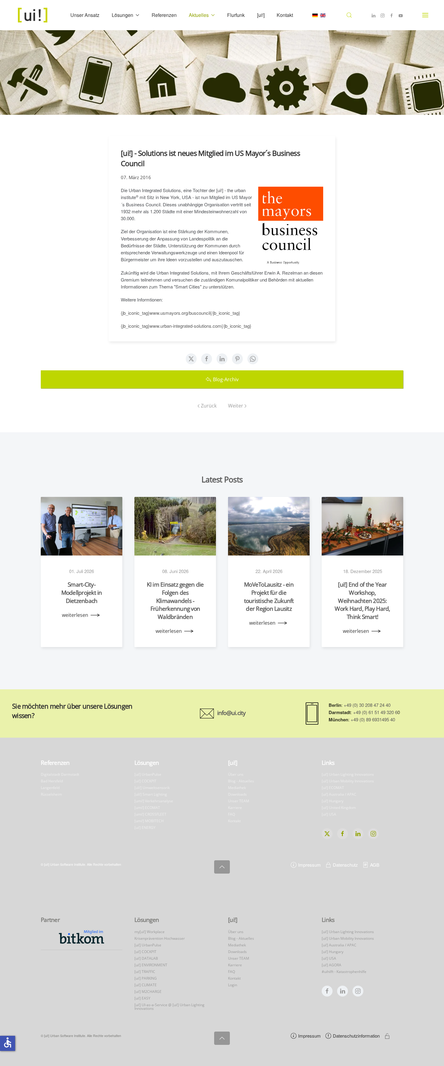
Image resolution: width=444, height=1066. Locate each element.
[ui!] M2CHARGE (148, 991)
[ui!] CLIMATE (145, 984)
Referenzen (164, 14)
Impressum (309, 864)
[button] (349, 15)
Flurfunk (236, 14)
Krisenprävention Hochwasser (159, 938)
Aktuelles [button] (199, 14)
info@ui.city (231, 713)
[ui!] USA (329, 814)
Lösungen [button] (122, 14)
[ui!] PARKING (145, 978)
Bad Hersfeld (52, 781)
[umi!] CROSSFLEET (150, 814)
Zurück (209, 405)
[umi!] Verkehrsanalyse (153, 801)
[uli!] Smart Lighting (150, 794)
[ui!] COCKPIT (145, 781)
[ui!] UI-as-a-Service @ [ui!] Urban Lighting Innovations (169, 1006)
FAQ (231, 814)
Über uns (235, 774)
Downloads (237, 794)
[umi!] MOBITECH (149, 820)
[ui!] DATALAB (146, 958)
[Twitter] (191, 358)
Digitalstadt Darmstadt (60, 774)
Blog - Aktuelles (241, 781)
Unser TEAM (238, 801)
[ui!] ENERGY (145, 827)
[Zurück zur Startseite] (33, 15)
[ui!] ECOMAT (333, 787)
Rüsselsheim (51, 794)
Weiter (235, 405)
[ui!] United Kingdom (339, 807)
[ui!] (261, 14)
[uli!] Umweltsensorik (152, 787)
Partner (50, 920)
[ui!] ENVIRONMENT (150, 965)
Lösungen (146, 763)
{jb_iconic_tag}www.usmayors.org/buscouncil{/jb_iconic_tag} (180, 313)
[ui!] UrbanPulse (147, 774)
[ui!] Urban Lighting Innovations (348, 774)
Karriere (235, 807)
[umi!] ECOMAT (147, 807)
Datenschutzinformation (356, 1035)
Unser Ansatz (84, 14)
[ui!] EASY (142, 998)
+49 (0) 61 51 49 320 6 (375, 712)
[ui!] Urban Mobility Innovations (348, 781)
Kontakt (285, 14)
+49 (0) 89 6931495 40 (373, 719)
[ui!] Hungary (332, 801)
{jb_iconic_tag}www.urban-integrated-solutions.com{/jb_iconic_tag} (186, 326)
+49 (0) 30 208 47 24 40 (367, 705)
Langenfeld (50, 787)
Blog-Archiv (226, 379)
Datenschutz (345, 864)
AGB (374, 864)
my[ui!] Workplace (149, 931)
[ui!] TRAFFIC (144, 971)
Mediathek (237, 787)
